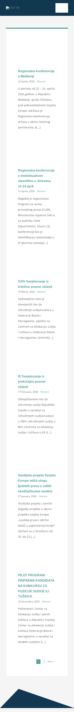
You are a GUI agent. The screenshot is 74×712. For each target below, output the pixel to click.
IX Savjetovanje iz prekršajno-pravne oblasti (32, 382)
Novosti (41, 81)
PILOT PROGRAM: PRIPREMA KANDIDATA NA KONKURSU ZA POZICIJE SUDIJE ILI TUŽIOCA (36, 586)
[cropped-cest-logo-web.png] (13, 7)
